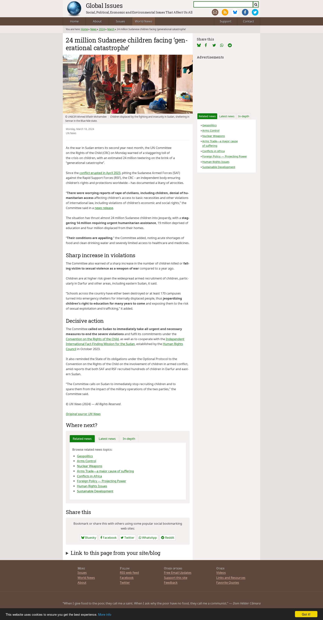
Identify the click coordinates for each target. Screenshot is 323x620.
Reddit (169, 537)
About (97, 21)
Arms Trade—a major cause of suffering (105, 471)
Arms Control (86, 461)
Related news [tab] (82, 438)
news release (104, 208)
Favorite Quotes (227, 582)
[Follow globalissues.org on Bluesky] (235, 12)
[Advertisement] (226, 83)
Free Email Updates (177, 572)
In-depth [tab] (129, 438)
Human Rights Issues (92, 486)
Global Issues (104, 5)
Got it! (306, 614)
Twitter (129, 537)
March (110, 29)
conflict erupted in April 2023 (99, 173)
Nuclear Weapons (89, 466)
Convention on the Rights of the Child (92, 339)
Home (74, 21)
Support (225, 21)
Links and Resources (230, 577)
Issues (120, 21)
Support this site (175, 577)
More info (104, 614)
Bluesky (90, 537)
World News (143, 21)
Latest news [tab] (107, 438)
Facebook (109, 537)
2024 (102, 29)
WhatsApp (149, 537)
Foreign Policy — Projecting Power (101, 481)
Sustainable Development (95, 491)
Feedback (171, 582)
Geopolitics (85, 456)
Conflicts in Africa (89, 476)
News (93, 29)
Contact (248, 21)
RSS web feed (129, 572)
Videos (221, 572)
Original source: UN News (83, 414)
